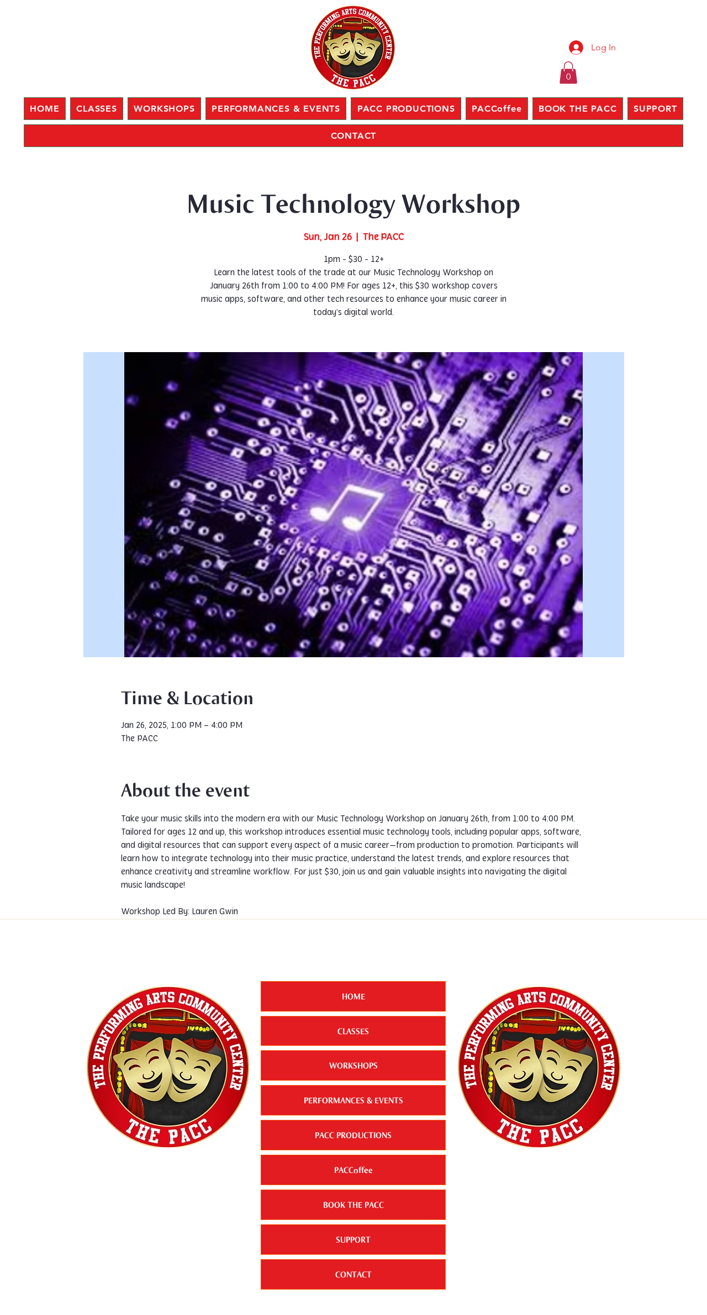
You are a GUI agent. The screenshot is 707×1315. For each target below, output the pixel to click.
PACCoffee (353, 1170)
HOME (353, 996)
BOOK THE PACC (353, 1204)
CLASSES (353, 1031)
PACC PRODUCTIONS (353, 1135)
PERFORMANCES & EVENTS (353, 1100)
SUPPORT (353, 1239)
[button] (568, 72)
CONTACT (353, 1274)
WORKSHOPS (353, 1065)
